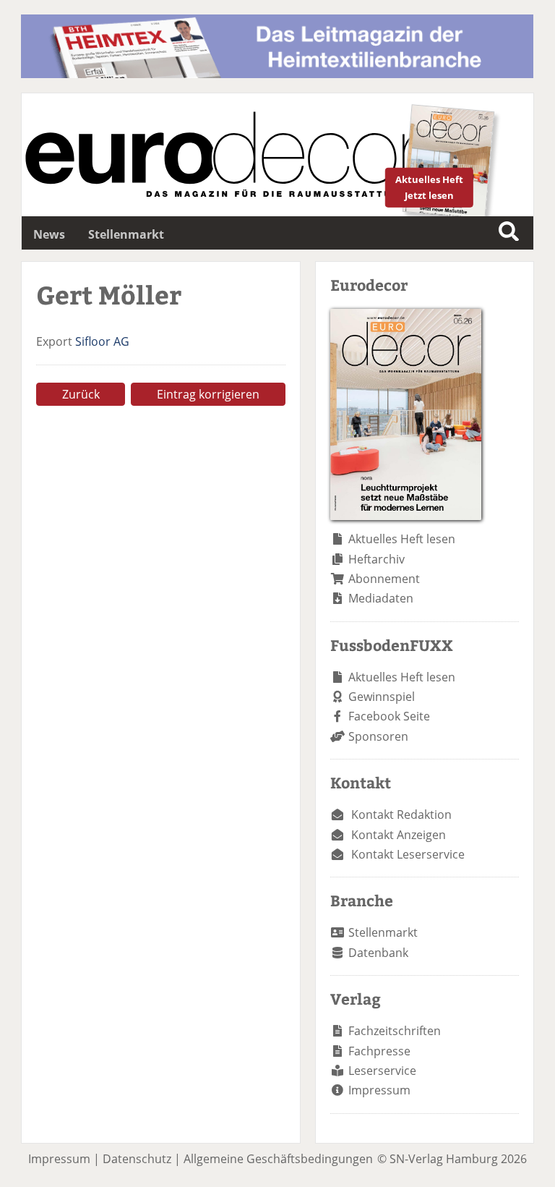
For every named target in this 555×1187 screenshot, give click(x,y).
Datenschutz (137, 1159)
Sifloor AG (102, 341)
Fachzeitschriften (394, 1031)
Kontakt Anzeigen (398, 835)
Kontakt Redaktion (401, 814)
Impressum (379, 1090)
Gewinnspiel (381, 697)
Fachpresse (379, 1051)
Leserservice (382, 1070)
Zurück (81, 394)
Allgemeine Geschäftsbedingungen (278, 1159)
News (49, 234)
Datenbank (378, 953)
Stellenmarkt (126, 234)
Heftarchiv (376, 559)
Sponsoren (378, 736)
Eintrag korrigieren (208, 394)
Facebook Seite (389, 716)
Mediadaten (380, 598)
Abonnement (384, 579)
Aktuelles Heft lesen (401, 539)
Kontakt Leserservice (408, 854)
